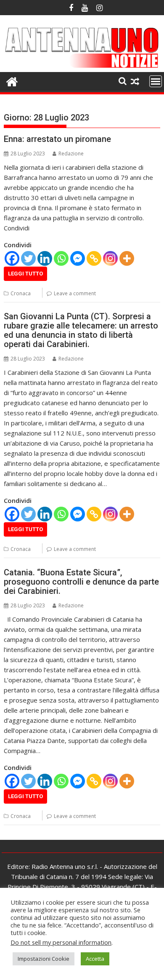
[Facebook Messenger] (77, 258)
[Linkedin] (44, 258)
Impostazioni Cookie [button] (43, 958)
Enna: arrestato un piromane (57, 139)
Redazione (71, 153)
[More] (126, 258)
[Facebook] (12, 258)
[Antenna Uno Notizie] (82, 67)
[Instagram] (110, 258)
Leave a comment (75, 293)
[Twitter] (28, 258)
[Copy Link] (94, 258)
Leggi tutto (25, 273)
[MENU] (155, 81)
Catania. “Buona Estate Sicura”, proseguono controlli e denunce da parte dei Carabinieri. (81, 581)
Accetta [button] (95, 958)
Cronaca (21, 293)
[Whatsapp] (61, 258)
